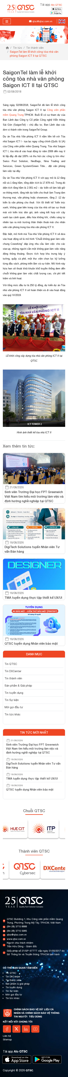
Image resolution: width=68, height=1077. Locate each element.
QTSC (29, 1070)
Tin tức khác (12, 714)
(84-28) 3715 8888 (17, 926)
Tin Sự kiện (12, 700)
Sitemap (7, 1039)
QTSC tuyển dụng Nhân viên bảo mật (29, 789)
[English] (61, 21)
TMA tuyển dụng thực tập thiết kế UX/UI (32, 778)
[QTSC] (21, 8)
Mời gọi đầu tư (14, 707)
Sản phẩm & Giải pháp (18, 685)
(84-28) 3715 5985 (17, 930)
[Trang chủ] (7, 48)
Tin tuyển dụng (14, 692)
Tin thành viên (35, 47)
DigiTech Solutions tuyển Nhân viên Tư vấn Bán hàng (33, 765)
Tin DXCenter (13, 671)
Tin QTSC (11, 664)
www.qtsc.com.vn (16, 939)
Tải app (51, 4)
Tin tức (17, 47)
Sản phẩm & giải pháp (17, 983)
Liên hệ (7, 1036)
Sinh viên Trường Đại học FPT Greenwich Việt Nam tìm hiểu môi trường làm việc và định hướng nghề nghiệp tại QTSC (32, 748)
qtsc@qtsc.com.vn (17, 934)
